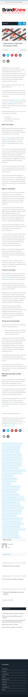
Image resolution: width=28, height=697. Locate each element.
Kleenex (21, 497)
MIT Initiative (17, 505)
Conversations (5, 674)
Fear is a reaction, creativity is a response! (13, 579)
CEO (17, 459)
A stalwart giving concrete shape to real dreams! (13, 613)
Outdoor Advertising (7, 513)
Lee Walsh (5, 50)
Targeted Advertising (7, 529)
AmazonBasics (8, 277)
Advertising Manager (7, 449)
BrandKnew (11, 459)
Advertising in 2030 (10, 102)
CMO (20, 459)
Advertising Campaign (15, 446)
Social (19, 521)
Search (4, 521)
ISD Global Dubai (7, 483)
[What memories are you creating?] (14, 562)
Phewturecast (17, 513)
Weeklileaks (16, 537)
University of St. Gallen (12, 532)
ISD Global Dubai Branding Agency (11, 489)
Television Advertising (19, 529)
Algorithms (16, 449)
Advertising (23, 50)
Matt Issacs (16, 502)
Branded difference (16, 457)
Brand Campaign (15, 451)
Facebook (17, 139)
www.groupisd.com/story (9, 425)
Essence (12, 473)
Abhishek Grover (18, 443)
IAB (16, 473)
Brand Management (7, 454)
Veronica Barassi (7, 534)
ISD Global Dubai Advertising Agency (11, 486)
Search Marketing (12, 521)
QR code (10, 402)
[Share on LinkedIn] (20, 56)
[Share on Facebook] (4, 56)
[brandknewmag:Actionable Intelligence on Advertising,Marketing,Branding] (14, 10)
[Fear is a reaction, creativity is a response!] (14, 575)
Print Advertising (6, 515)
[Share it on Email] (4, 62)
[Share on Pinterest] (16, 56)
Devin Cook (5, 467)
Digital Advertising (14, 467)
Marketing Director (20, 499)
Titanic (4, 532)
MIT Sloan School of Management (10, 507)
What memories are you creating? (13, 2)
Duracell (23, 470)
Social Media (6, 523)
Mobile (21, 507)
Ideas (20, 473)
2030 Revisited (18, 100)
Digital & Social (5, 679)
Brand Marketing (6, 457)
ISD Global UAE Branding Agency (10, 497)
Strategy (17, 526)
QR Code (14, 515)
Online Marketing (17, 510)
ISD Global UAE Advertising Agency (11, 494)
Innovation (5, 475)
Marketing (11, 499)
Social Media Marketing (8, 526)
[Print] (8, 62)
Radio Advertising (7, 518)
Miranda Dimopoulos (8, 505)
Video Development (7, 537)
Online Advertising (7, 510)
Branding (5, 459)
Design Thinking (17, 465)
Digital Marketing (16, 470)
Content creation (6, 462)
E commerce (5, 473)
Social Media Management (16, 523)
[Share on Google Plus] (12, 56)
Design (10, 465)
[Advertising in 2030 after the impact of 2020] (14, 35)
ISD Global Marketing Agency (9, 491)
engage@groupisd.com (16, 423)
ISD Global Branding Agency (9, 481)
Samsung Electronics (17, 518)
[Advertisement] (15, 18)
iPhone (6, 143)
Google (7, 138)
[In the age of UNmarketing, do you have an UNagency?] (14, 588)
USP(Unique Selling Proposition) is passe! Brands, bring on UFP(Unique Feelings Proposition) (13, 621)
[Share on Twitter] (8, 56)
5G (11, 443)
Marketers (5, 499)
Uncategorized (5, 687)
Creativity (5, 465)
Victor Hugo (15, 534)
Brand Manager (17, 454)
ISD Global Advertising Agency (10, 478)
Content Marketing (16, 462)
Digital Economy (6, 470)
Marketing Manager (7, 502)
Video (3, 689)
